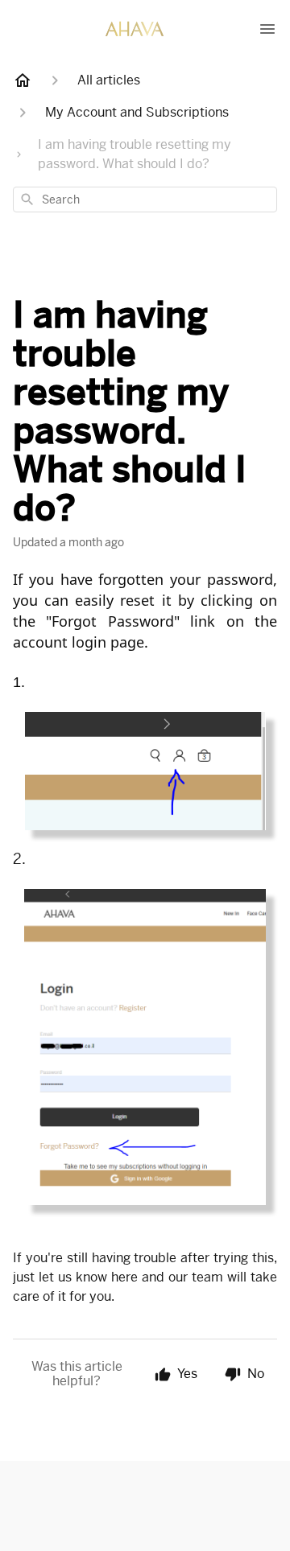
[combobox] (145, 199)
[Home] (22, 80)
